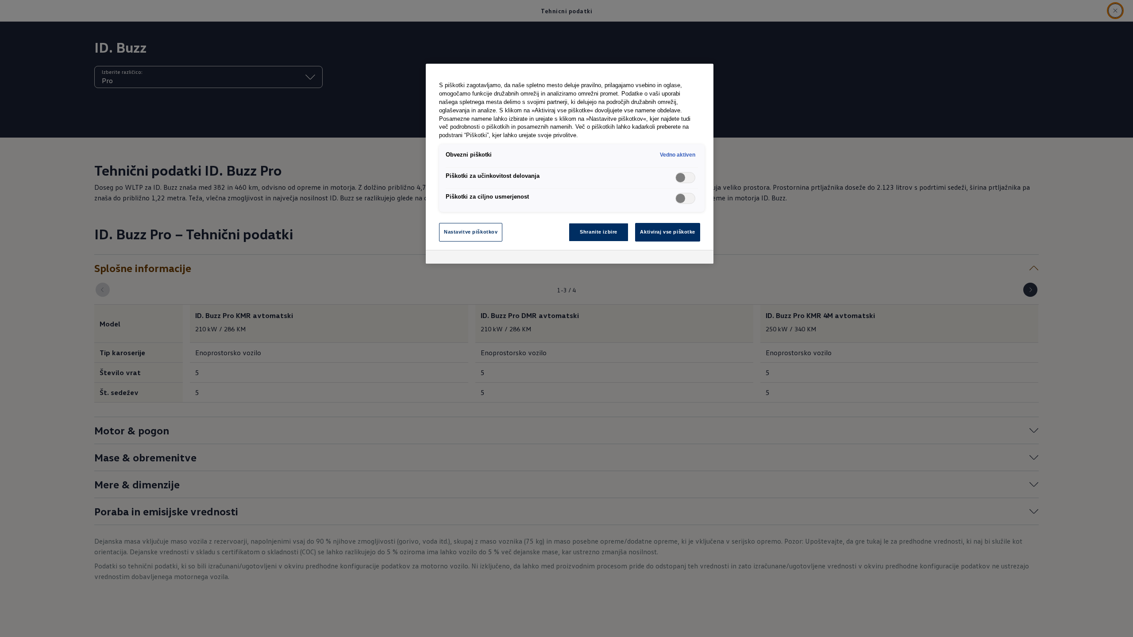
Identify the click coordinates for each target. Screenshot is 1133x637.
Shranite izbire (598, 231)
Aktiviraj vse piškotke (667, 231)
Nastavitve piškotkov (470, 231)
